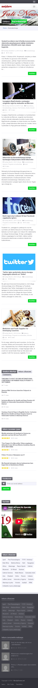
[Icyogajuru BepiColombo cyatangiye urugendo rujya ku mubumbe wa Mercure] (19, 91)
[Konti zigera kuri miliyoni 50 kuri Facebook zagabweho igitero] (19, 205)
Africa (4, 566)
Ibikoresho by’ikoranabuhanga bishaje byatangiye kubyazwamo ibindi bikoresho (18, 158)
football (24, 583)
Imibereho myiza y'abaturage (11, 586)
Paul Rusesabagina (14, 560)
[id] (6, 668)
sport (4, 560)
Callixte (30, 566)
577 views (6, 395)
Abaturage (12, 566)
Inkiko (17, 576)
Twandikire (19, 684)
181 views (6, 407)
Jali (4, 53)
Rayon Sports (21, 566)
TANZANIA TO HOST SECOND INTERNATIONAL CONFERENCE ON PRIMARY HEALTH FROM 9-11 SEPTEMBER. (17, 380)
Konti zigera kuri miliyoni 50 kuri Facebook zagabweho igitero (18, 217)
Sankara (21, 569)
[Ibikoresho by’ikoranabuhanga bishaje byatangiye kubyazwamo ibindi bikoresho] (19, 147)
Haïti (23, 563)
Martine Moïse (15, 563)
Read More (32, 73)
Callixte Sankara (8, 573)
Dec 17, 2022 (19, 670)
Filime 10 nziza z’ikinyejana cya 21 (13, 455)
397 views (6, 418)
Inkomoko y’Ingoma (20, 579)
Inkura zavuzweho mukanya (12, 637)
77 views (5, 385)
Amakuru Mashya (9, 371)
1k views (10, 53)
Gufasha (30, 579)
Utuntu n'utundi (30, 108)
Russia (23, 576)
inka (4, 576)
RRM (30, 583)
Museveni (6, 569)
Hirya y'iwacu (29, 105)
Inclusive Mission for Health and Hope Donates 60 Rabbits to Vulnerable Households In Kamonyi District (18, 402)
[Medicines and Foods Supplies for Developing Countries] (19, 318)
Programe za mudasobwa (15, 164)
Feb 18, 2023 (22, 648)
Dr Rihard (14, 569)
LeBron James (7, 579)
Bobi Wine (6, 563)
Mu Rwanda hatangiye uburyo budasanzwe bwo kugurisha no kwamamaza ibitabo (17, 464)
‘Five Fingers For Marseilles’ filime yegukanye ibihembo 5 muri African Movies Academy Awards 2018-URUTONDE (18, 445)
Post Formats (21, 108)
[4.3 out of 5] (6, 449)
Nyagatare (30, 563)
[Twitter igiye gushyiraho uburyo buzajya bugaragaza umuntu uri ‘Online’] (19, 262)
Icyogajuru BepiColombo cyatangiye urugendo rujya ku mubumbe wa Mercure (18, 102)
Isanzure (14, 108)
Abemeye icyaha (8, 583)
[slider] (6, 438)
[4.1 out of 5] (6, 458)
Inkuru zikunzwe (24, 371)
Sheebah (10, 576)
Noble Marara (19, 573)
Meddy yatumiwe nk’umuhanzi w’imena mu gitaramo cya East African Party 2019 (16, 434)
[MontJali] (6, 645)
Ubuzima (29, 335)
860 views (12, 279)
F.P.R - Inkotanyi (27, 560)
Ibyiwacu (25, 333)
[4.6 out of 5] (6, 438)
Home (5, 28)
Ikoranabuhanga (30, 50)
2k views (6, 166)
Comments (7, 375)
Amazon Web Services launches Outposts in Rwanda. (16, 391)
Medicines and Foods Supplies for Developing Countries (15, 329)
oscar (26, 164)
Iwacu (3, 684)
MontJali (14, 648)
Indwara (30, 576)
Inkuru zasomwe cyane (11, 429)
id (13, 670)
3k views (15, 449)
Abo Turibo (10, 684)
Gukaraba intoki (30, 573)
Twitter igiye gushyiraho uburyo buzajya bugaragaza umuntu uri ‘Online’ (18, 273)
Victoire (17, 583)
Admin (5, 110)
